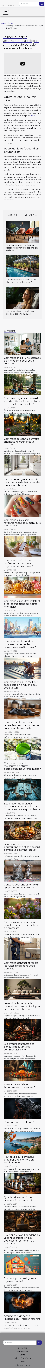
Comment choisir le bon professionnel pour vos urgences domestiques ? (18, 563)
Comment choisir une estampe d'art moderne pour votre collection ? (22, 360)
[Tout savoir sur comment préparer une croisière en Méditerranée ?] (22, 1143)
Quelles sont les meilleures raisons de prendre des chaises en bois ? (22, 248)
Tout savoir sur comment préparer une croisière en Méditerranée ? (19, 1159)
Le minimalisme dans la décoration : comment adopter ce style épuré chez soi (22, 1006)
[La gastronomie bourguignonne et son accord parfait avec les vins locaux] (22, 830)
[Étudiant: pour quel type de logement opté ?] (22, 1264)
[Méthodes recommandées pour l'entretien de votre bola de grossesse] (22, 908)
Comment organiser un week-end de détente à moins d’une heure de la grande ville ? (22, 401)
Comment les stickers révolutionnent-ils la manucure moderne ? (22, 523)
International (22, 1351)
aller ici (32, 115)
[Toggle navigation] (6, 12)
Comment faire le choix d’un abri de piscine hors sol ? (21, 280)
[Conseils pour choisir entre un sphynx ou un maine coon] (22, 871)
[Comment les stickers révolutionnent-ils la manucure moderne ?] (22, 506)
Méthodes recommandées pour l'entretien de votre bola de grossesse (21, 925)
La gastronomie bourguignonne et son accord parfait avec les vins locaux (22, 847)
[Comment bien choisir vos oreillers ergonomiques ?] (22, 298)
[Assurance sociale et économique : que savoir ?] (22, 1070)
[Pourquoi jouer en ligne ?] (22, 1108)
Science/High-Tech (22, 1358)
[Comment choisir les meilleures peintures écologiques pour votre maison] (22, 749)
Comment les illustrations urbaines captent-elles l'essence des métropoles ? (20, 644)
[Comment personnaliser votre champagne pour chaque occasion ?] (22, 425)
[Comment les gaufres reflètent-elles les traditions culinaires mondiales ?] (22, 587)
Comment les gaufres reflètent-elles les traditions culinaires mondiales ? (22, 604)
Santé (22, 1355)
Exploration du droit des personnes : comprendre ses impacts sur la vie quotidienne (22, 806)
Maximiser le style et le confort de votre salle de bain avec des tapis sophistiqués (22, 482)
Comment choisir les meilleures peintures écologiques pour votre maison (22, 766)
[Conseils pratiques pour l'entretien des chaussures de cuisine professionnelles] (22, 708)
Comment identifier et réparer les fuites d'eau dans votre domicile (21, 965)
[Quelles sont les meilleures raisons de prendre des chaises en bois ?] (22, 232)
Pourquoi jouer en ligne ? (19, 1122)
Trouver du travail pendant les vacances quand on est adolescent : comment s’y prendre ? (22, 1239)
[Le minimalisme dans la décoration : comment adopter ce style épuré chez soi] (22, 989)
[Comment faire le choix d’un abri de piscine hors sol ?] (22, 266)
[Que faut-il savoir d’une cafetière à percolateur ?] (22, 1183)
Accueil (3, 23)
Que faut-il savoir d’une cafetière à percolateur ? (18, 1199)
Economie (22, 1348)
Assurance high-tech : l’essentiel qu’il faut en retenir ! (22, 1317)
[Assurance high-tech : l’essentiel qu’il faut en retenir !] (22, 1302)
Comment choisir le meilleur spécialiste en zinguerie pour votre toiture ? (21, 685)
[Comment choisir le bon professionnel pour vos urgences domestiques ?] (22, 546)
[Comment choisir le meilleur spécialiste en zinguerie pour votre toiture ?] (22, 668)
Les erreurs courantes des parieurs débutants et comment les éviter (19, 1046)
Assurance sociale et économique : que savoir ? (19, 1086)
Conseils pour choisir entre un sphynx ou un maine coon (22, 886)
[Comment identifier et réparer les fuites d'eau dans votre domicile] (22, 949)
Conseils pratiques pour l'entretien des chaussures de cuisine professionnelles (21, 725)
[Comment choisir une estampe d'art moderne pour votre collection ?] (22, 344)
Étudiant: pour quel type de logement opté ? (20, 1280)
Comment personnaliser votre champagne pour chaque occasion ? (21, 441)
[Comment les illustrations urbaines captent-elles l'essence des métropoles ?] (22, 627)
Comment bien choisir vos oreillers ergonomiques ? (20, 312)
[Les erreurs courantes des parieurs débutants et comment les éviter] (22, 1030)
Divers (11, 23)
